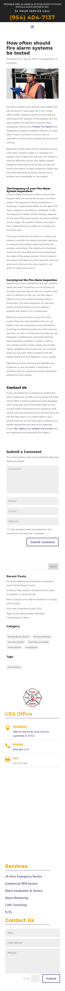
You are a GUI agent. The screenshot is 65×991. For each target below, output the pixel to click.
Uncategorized (46, 58)
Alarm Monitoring (16, 898)
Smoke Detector (14, 647)
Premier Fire (16, 58)
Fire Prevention (14, 667)
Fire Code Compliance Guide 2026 (23, 608)
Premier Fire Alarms (42, 126)
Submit (51, 978)
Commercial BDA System (21, 883)
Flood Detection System (38, 642)
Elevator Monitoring (42, 636)
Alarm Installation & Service (24, 891)
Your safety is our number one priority (33, 428)
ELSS (8, 912)
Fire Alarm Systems (16, 642)
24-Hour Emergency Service (23, 876)
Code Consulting (16, 905)
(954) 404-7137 (32, 17)
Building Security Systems (19, 636)
